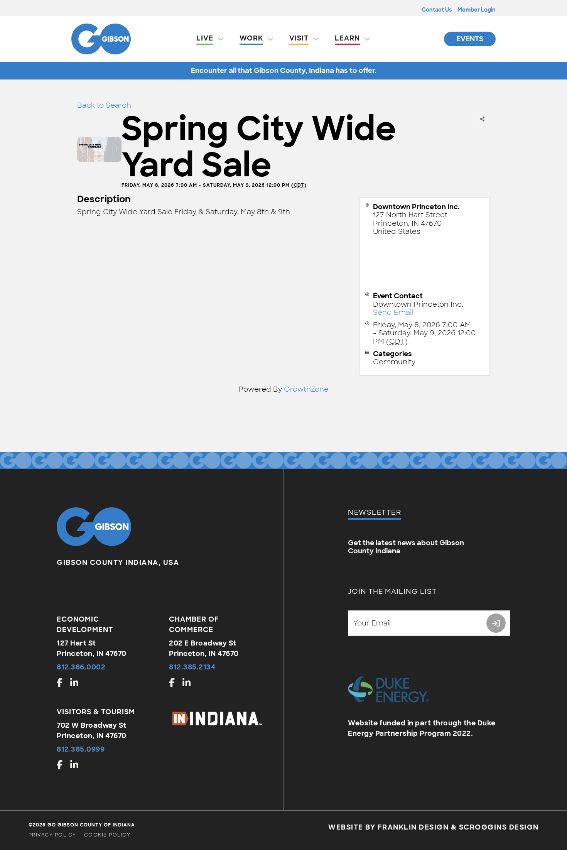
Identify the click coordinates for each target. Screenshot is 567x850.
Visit (299, 38)
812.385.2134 (192, 667)
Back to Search (104, 105)
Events (469, 39)
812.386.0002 (81, 667)
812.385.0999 (81, 749)
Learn (347, 38)
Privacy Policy (52, 835)
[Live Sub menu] (220, 38)
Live (204, 38)
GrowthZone (306, 389)
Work (251, 38)
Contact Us (437, 9)
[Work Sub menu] (270, 38)
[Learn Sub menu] (367, 38)
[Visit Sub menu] (315, 38)
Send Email (393, 312)
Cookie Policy (107, 835)
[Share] (482, 119)
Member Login (476, 9)
